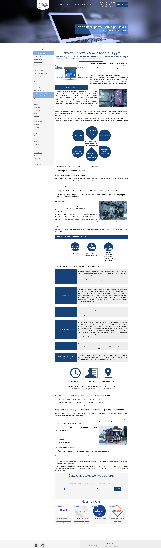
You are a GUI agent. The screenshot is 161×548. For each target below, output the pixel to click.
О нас (86, 4)
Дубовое (36, 124)
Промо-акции (38, 56)
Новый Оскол (38, 153)
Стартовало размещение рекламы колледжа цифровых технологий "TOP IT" (63, 520)
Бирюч (36, 113)
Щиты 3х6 (37, 87)
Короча (36, 104)
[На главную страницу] (43, 10)
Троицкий (36, 116)
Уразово (36, 118)
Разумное (37, 133)
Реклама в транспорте (40, 73)
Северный (37, 101)
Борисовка (37, 144)
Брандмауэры (38, 59)
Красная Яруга (38, 121)
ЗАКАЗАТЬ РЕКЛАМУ (122, 4)
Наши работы (78, 4)
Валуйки (36, 150)
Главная (60, 4)
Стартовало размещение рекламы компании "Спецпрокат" (117, 520)
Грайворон (37, 107)
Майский (36, 127)
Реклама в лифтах (39, 70)
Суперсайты (37, 84)
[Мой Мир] (43, 543)
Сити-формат (38, 82)
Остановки (37, 64)
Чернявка (36, 130)
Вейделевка (37, 110)
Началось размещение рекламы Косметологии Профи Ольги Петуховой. (81, 520)
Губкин (36, 161)
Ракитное (36, 136)
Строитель (37, 147)
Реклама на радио (39, 90)
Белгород (36, 99)
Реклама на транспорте (40, 79)
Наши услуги (68, 4)
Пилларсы (37, 67)
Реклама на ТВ (38, 76)
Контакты (92, 4)
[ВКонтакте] (36, 543)
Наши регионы (93, 545)
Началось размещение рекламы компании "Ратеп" (99, 519)
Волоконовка (38, 141)
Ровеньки (37, 138)
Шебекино (37, 158)
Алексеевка (37, 155)
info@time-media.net (107, 6)
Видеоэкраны (38, 62)
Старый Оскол (38, 164)
